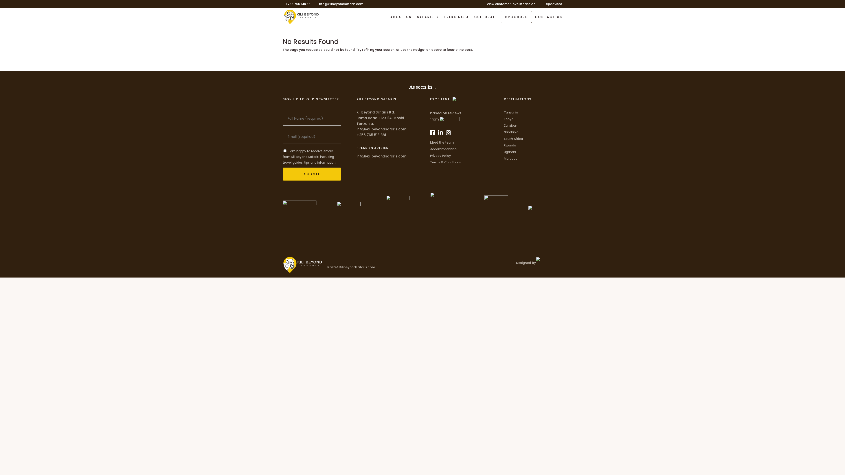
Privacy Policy (440, 155)
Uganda (510, 152)
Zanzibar (510, 125)
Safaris (425, 17)
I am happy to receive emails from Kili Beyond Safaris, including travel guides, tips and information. (309, 157)
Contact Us (548, 17)
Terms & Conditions (445, 162)
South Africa (513, 139)
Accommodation (443, 149)
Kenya (508, 119)
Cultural (484, 17)
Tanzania (511, 112)
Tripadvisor (553, 4)
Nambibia (511, 132)
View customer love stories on (511, 4)
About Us (400, 17)
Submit (312, 174)
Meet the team (442, 142)
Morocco (511, 158)
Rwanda (510, 145)
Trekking (454, 17)
